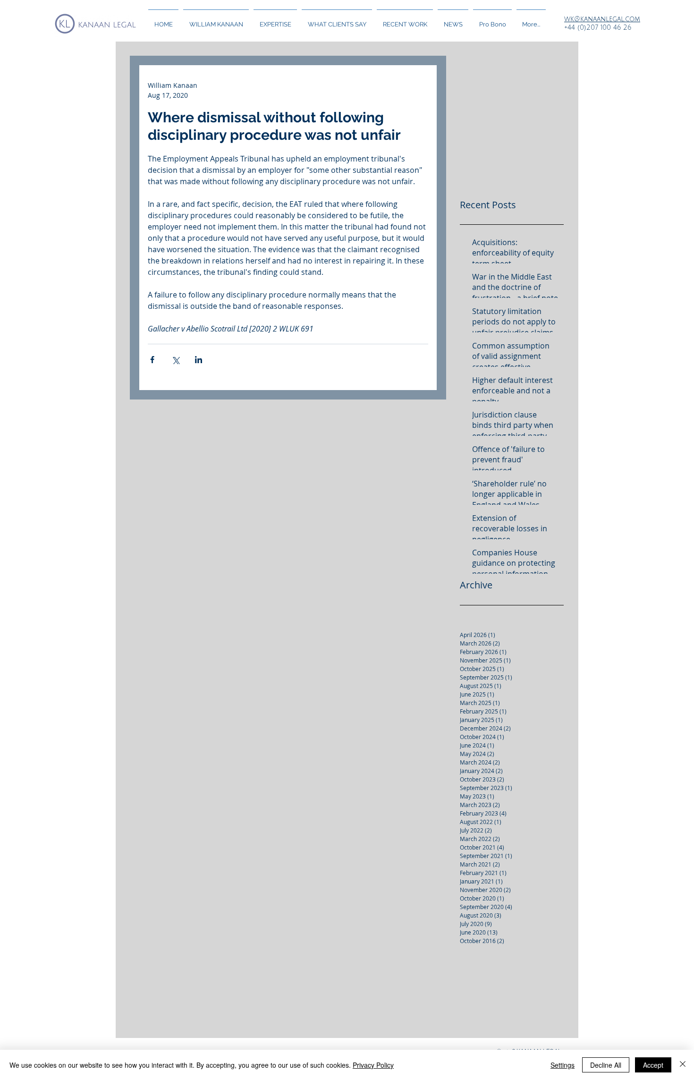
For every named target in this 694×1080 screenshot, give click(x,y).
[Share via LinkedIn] (198, 359)
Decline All (605, 1065)
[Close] (682, 1064)
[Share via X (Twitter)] (175, 359)
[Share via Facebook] (152, 359)
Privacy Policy (373, 1065)
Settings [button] (562, 1065)
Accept (653, 1065)
